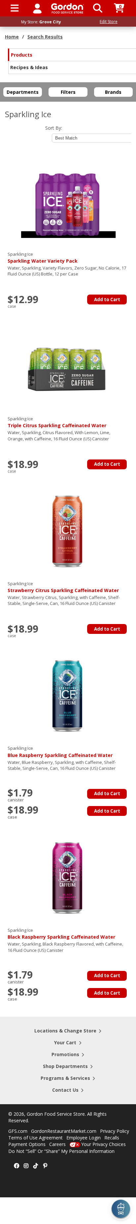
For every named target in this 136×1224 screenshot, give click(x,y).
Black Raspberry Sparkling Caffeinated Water (61, 933)
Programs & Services (65, 1078)
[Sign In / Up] (37, 8)
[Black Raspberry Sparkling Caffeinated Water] (67, 877)
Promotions (65, 1054)
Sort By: (53, 128)
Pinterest (45, 1166)
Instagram (26, 1166)
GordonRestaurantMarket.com (63, 1131)
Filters (68, 92)
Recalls (111, 1137)
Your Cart (65, 1042)
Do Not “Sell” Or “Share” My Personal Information (61, 1151)
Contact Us (65, 1090)
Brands (113, 92)
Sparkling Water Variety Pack (43, 257)
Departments (23, 92)
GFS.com (17, 1131)
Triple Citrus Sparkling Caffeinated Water (57, 422)
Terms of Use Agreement (35, 1137)
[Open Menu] (15, 8)
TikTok (35, 1166)
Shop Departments (65, 1066)
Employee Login (83, 1137)
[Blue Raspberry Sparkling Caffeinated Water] (67, 695)
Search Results (45, 37)
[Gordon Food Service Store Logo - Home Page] (67, 8)
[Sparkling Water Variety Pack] (67, 201)
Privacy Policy (114, 1131)
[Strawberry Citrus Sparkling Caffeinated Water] (67, 531)
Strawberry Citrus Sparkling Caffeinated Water (63, 587)
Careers (57, 1144)
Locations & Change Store (65, 1031)
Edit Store (109, 21)
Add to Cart (107, 299)
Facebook (16, 1166)
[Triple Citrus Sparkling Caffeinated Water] (67, 366)
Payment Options (27, 1144)
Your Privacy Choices (103, 1144)
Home (12, 37)
